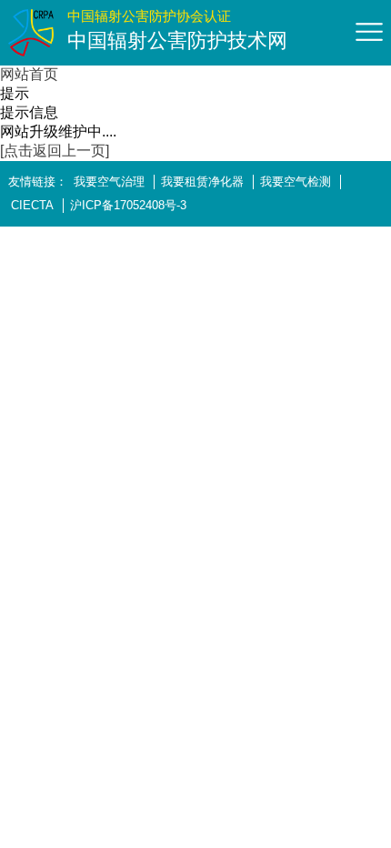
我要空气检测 (295, 181)
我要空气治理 (109, 181)
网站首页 (29, 74)
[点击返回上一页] (54, 150)
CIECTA (32, 205)
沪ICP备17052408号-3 (128, 205)
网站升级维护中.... (58, 131)
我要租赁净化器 (202, 181)
